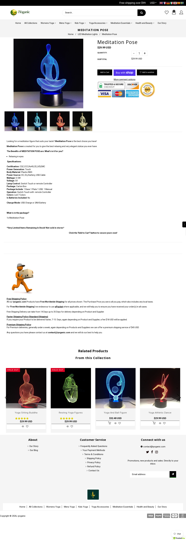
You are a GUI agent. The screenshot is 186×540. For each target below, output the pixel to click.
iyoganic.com (19, 302)
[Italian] (171, 2)
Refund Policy (93, 466)
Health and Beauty (145, 506)
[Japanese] (175, 2)
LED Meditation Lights (88, 34)
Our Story (33, 446)
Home (71, 34)
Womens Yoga (53, 506)
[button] (22, 418)
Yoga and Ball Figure (115, 412)
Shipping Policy (94, 458)
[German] (168, 2)
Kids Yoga (83, 506)
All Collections (36, 506)
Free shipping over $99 (132, 2)
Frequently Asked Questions (94, 446)
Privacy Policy (93, 462)
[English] (161, 2)
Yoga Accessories (100, 506)
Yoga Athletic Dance (160, 412)
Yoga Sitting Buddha (26, 412)
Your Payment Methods (94, 450)
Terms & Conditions (93, 454)
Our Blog (34, 450)
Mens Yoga (69, 506)
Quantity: (102, 53)
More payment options (124, 79)
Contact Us (93, 470)
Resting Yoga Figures (71, 412)
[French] (164, 2)
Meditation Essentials (123, 506)
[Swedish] (182, 2)
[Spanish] (178, 2)
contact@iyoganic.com (59, 332)
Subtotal (102, 59)
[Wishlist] (167, 12)
